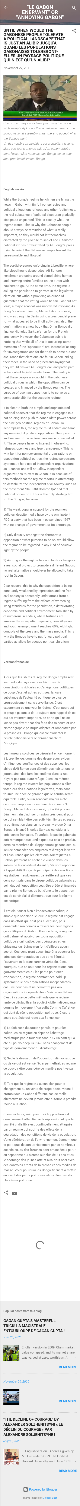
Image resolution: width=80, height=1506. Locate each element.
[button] (74, 31)
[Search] (74, 8)
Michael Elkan (49, 1497)
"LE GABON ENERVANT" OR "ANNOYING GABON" (40, 12)
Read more (68, 1367)
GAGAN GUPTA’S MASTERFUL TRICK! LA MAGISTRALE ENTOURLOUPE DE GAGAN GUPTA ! (34, 1325)
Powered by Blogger (42, 1489)
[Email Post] (14, 1195)
